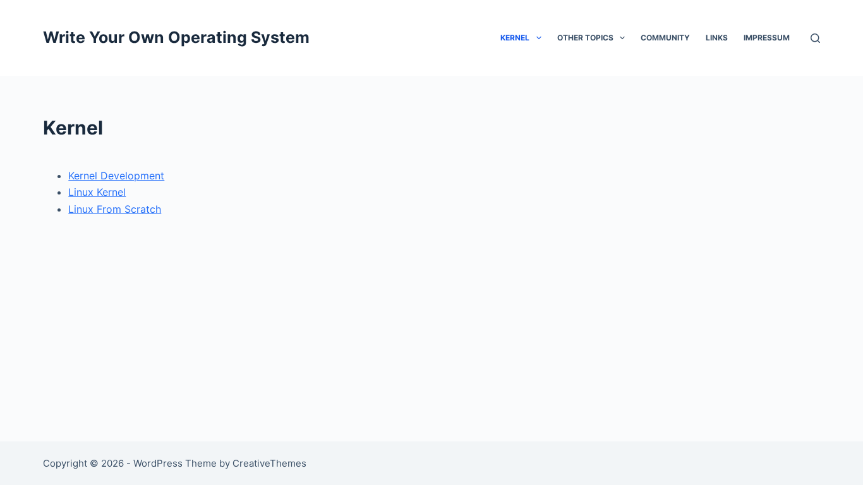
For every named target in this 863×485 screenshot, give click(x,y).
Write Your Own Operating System (176, 37)
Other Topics (585, 37)
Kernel (514, 37)
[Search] (815, 38)
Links (717, 37)
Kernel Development (116, 175)
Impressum (767, 37)
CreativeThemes (269, 463)
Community (665, 37)
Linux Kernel (97, 192)
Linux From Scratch (114, 209)
